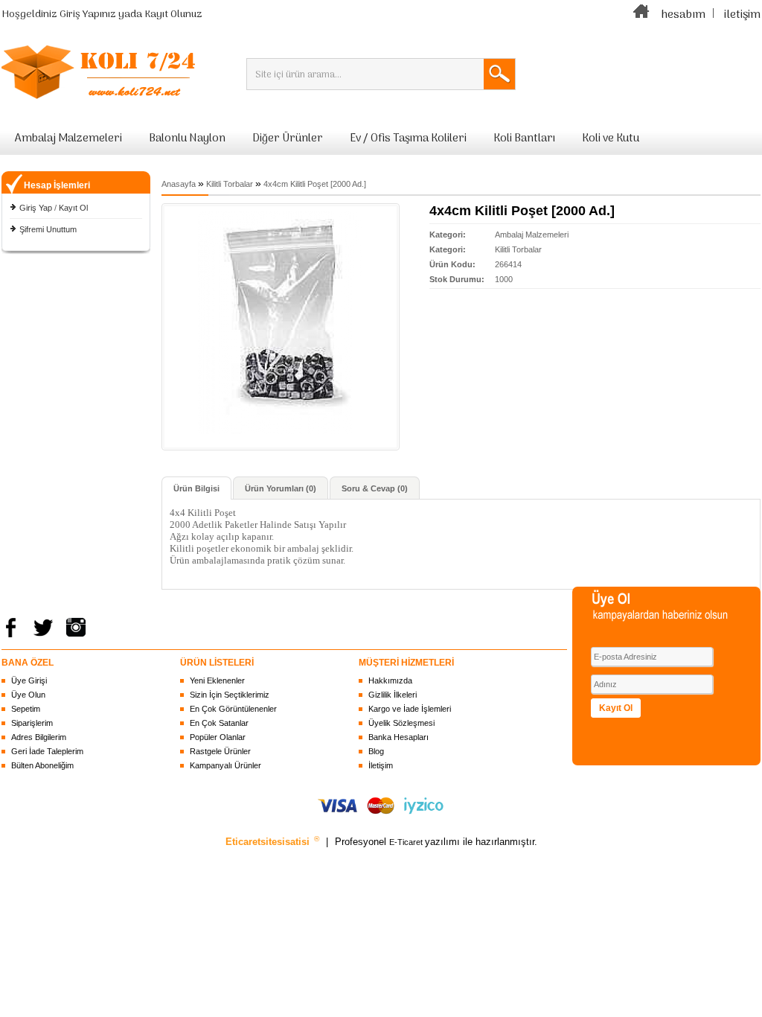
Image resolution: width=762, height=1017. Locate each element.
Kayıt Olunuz (173, 14)
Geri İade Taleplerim (47, 751)
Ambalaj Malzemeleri (68, 138)
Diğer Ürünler (287, 138)
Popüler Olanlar (218, 737)
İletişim (380, 765)
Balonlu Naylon (187, 138)
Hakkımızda (390, 680)
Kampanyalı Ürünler (225, 765)
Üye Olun (28, 694)
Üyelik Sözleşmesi (401, 722)
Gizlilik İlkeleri (392, 694)
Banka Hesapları (398, 737)
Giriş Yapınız (88, 14)
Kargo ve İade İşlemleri (409, 708)
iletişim (742, 15)
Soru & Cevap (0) (375, 488)
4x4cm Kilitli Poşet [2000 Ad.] (314, 183)
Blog (376, 751)
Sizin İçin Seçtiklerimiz (229, 694)
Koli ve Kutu (610, 138)
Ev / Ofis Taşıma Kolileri (408, 138)
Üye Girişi (29, 680)
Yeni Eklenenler (217, 680)
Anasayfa (178, 183)
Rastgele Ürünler (220, 751)
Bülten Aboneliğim (42, 765)
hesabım (683, 15)
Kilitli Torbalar (229, 183)
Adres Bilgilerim (38, 737)
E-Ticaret (407, 842)
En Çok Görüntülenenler (233, 708)
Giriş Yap (35, 207)
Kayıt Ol (73, 207)
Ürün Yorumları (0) (280, 488)
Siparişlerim (32, 722)
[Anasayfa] (641, 15)
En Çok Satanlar (219, 722)
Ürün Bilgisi (196, 488)
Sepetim (25, 708)
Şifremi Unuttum (48, 229)
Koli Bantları (524, 138)
